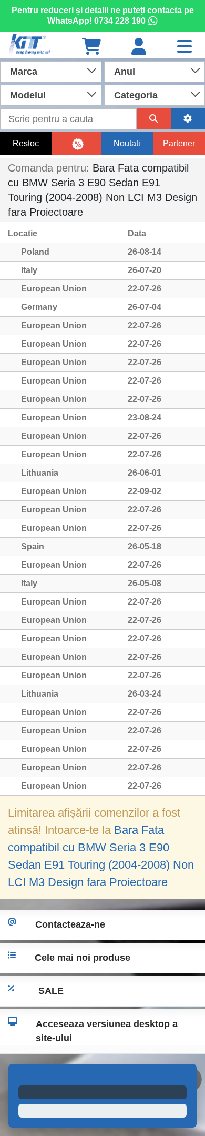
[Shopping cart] (91, 47)
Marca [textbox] (23, 71)
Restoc (26, 143)
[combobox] (51, 70)
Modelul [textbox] (28, 95)
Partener (179, 143)
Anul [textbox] (124, 71)
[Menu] (184, 47)
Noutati (127, 143)
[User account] (138, 47)
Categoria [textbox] (136, 95)
